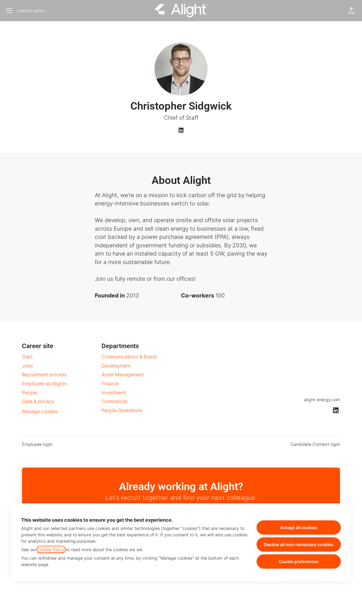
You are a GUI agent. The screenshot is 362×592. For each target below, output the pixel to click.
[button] (351, 10)
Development (116, 366)
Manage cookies (40, 411)
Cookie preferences (299, 561)
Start (27, 357)
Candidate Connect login (315, 444)
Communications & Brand (129, 357)
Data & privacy (38, 401)
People (29, 392)
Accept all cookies (298, 527)
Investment (113, 392)
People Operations (121, 410)
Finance (110, 383)
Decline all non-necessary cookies (298, 544)
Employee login (37, 444)
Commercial (114, 401)
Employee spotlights (44, 383)
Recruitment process (44, 374)
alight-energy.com (322, 399)
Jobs (27, 366)
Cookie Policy (51, 549)
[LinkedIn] (181, 130)
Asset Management (122, 374)
